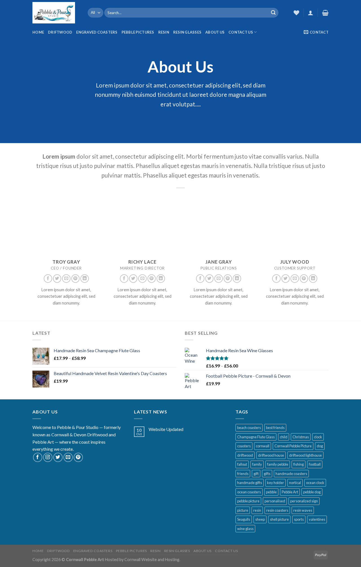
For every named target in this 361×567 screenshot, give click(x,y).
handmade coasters (291, 473)
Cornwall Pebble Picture (293, 446)
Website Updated (166, 429)
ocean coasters (249, 492)
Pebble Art (290, 492)
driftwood (245, 455)
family (257, 464)
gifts (267, 473)
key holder (275, 482)
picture (242, 510)
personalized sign (304, 501)
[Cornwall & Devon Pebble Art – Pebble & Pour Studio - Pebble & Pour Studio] (55, 12)
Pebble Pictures (138, 32)
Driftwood (60, 32)
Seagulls (243, 519)
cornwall (262, 446)
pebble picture (248, 501)
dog (320, 446)
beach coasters (249, 427)
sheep (260, 519)
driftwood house (271, 455)
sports (299, 519)
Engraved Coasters (96, 32)
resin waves (302, 510)
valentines (317, 519)
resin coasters (277, 510)
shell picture (279, 519)
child (283, 437)
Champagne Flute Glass (256, 437)
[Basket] (325, 12)
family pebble (277, 464)
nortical (295, 482)
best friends (275, 427)
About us (214, 32)
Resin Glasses (187, 32)
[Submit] (273, 12)
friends (242, 473)
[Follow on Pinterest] (75, 278)
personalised (275, 501)
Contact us (240, 32)
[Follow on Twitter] (57, 278)
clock (318, 437)
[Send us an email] (66, 278)
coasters (244, 446)
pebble (271, 492)
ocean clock (315, 482)
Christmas (300, 437)
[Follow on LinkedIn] (84, 278)
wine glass (245, 528)
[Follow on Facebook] (48, 278)
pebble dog (312, 492)
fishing (298, 464)
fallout (242, 464)
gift (256, 473)
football (315, 464)
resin (257, 510)
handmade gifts (249, 482)
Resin (163, 32)
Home (38, 32)
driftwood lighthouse (305, 455)
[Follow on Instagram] (47, 457)
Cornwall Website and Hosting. (152, 559)
